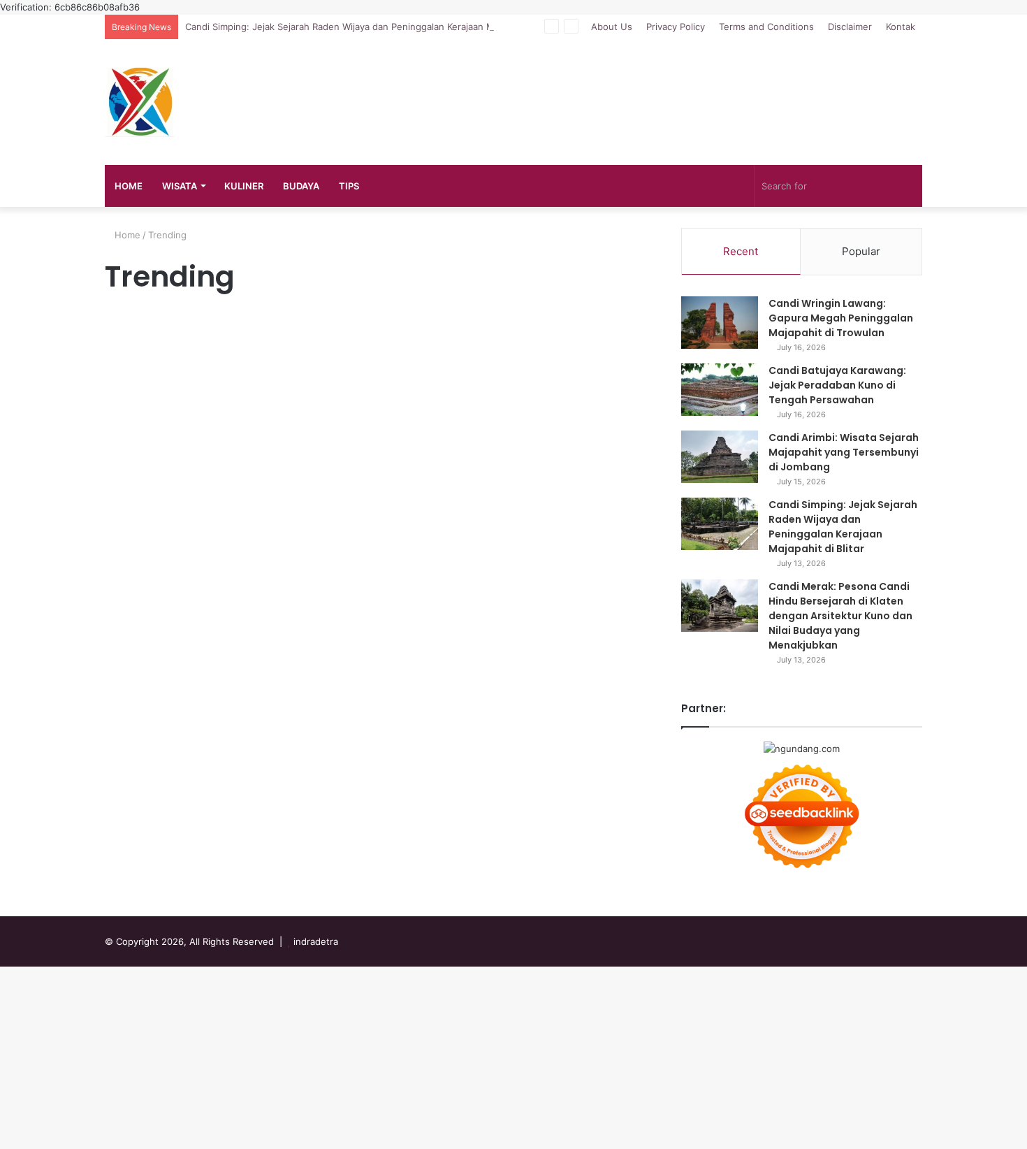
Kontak (900, 26)
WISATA (179, 186)
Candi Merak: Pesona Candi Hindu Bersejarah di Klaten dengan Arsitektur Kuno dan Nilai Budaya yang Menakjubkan (840, 615)
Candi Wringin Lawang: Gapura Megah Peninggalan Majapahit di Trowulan (841, 318)
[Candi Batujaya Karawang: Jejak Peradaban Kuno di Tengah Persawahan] (719, 389)
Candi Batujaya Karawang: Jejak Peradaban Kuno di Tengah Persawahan (837, 385)
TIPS (349, 186)
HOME (129, 186)
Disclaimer (850, 26)
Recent (740, 251)
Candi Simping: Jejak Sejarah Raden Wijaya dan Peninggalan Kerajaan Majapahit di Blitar (374, 26)
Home (126, 234)
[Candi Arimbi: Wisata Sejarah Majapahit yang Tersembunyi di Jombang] (719, 457)
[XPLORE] (140, 102)
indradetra (315, 941)
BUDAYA (301, 186)
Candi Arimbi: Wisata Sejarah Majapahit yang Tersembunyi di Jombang (844, 452)
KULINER (243, 186)
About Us (611, 26)
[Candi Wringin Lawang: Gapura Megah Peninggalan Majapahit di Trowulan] (719, 322)
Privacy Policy (675, 26)
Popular (861, 251)
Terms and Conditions (766, 26)
